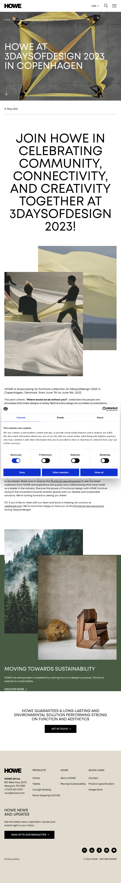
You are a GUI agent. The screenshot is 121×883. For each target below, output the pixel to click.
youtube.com (114, 850)
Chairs (36, 778)
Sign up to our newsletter (28, 834)
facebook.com (99, 850)
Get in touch (59, 728)
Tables (36, 783)
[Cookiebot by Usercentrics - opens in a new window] (105, 409)
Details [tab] (60, 417)
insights (18, 20)
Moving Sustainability (73, 783)
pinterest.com (106, 850)
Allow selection (60, 472)
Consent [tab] (21, 417)
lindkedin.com (91, 850)
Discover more (14, 689)
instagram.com (84, 850)
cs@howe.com (13, 506)
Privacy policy (11, 859)
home (7, 20)
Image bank (96, 789)
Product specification (101, 783)
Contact (93, 778)
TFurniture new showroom (65, 481)
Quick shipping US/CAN (46, 795)
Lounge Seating (41, 789)
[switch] (43, 460)
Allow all (99, 472)
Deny (22, 472)
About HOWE (68, 778)
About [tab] (100, 417)
